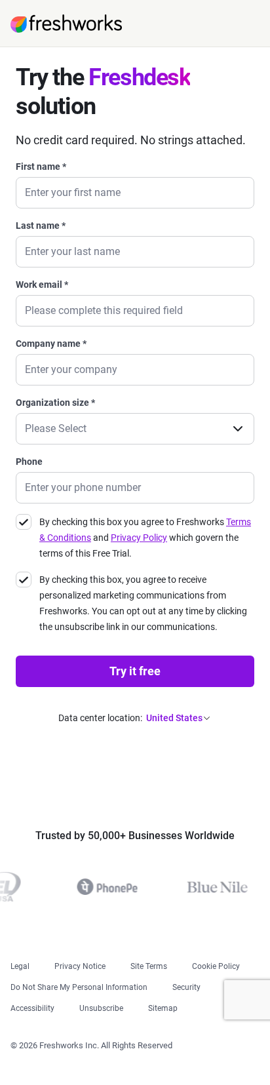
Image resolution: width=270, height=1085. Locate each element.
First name (41, 166)
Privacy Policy (139, 537)
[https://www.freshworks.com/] (66, 23)
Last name (41, 225)
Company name (51, 343)
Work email (42, 284)
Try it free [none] (135, 671)
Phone (29, 461)
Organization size (55, 402)
